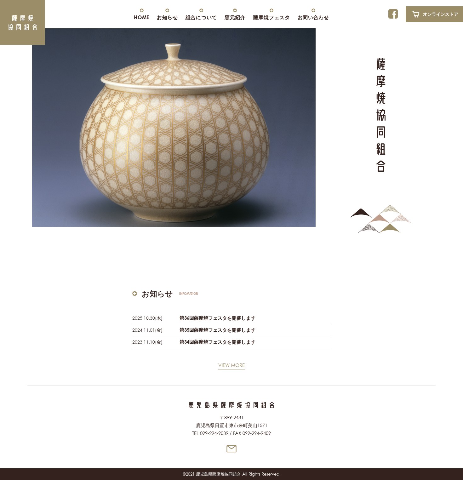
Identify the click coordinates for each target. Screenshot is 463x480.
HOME (141, 17)
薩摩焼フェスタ (271, 17)
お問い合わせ (313, 17)
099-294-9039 (214, 433)
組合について (201, 17)
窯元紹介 (235, 17)
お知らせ (167, 17)
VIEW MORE (231, 365)
